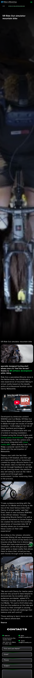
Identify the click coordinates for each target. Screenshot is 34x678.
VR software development (21, 371)
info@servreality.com (25, 637)
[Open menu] (31, 2)
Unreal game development (12, 438)
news (3, 6)
